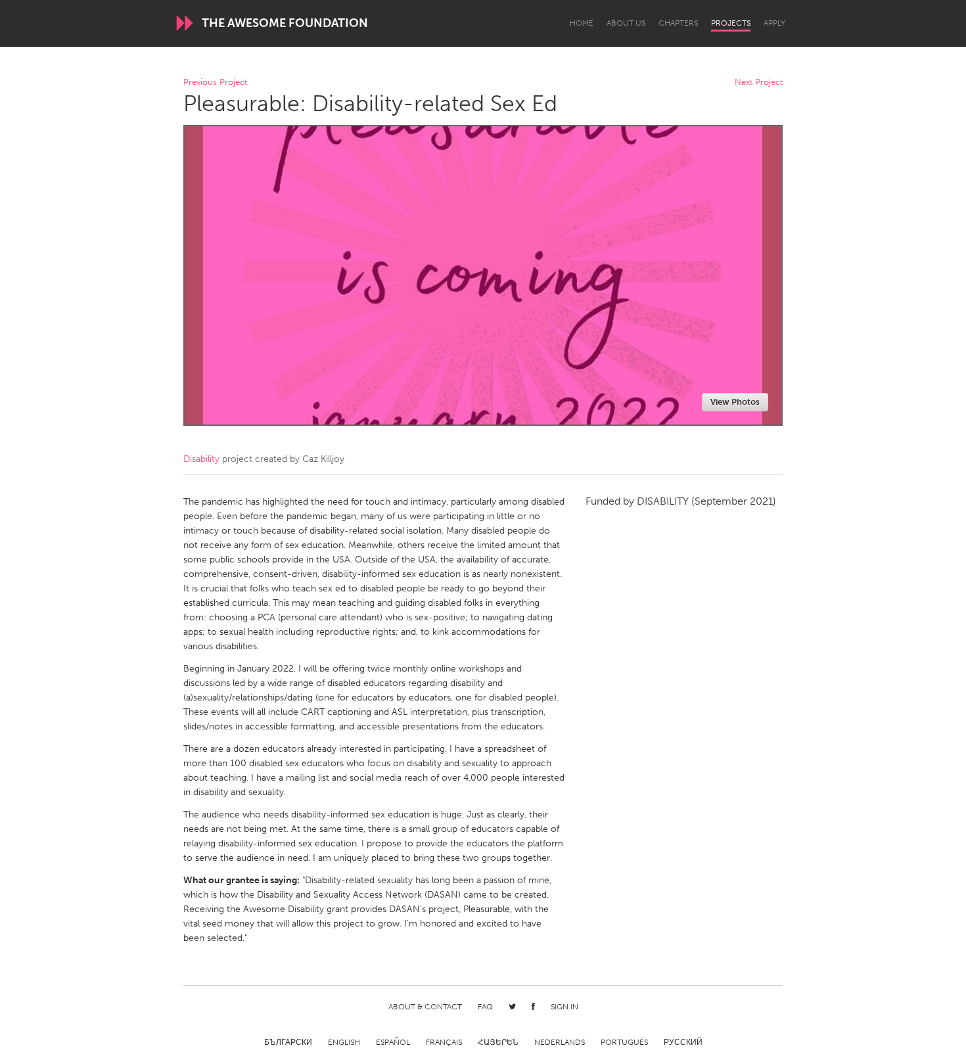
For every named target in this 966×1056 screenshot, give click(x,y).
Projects (730, 23)
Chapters (678, 23)
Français (444, 1042)
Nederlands (559, 1042)
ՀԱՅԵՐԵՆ (498, 1042)
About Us (626, 23)
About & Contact (425, 1006)
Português (624, 1042)
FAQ (485, 1006)
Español (393, 1042)
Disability (201, 459)
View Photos (735, 402)
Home (581, 23)
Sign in (564, 1006)
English (344, 1042)
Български (288, 1042)
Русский (683, 1042)
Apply (774, 23)
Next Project (759, 82)
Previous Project (215, 82)
